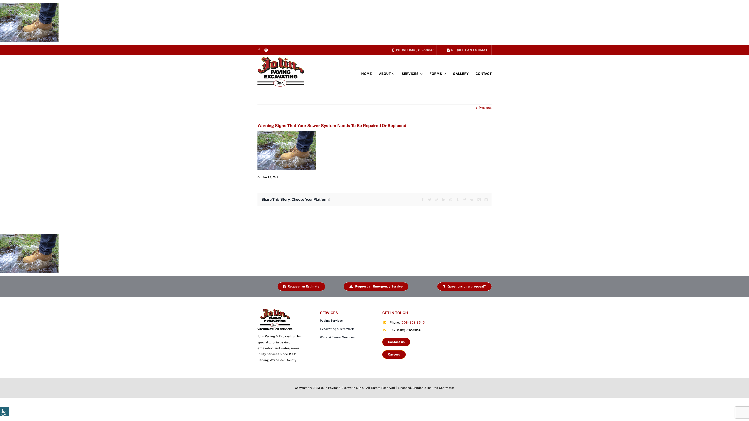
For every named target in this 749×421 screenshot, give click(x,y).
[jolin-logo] (276, 310)
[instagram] (266, 50)
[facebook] (259, 50)
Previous (485, 108)
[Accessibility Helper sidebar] (4, 411)
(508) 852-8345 (413, 322)
